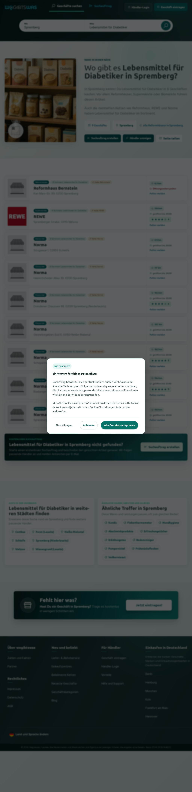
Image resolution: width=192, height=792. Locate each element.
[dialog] (96, 396)
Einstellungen (64, 425)
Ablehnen (88, 425)
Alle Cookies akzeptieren (119, 425)
